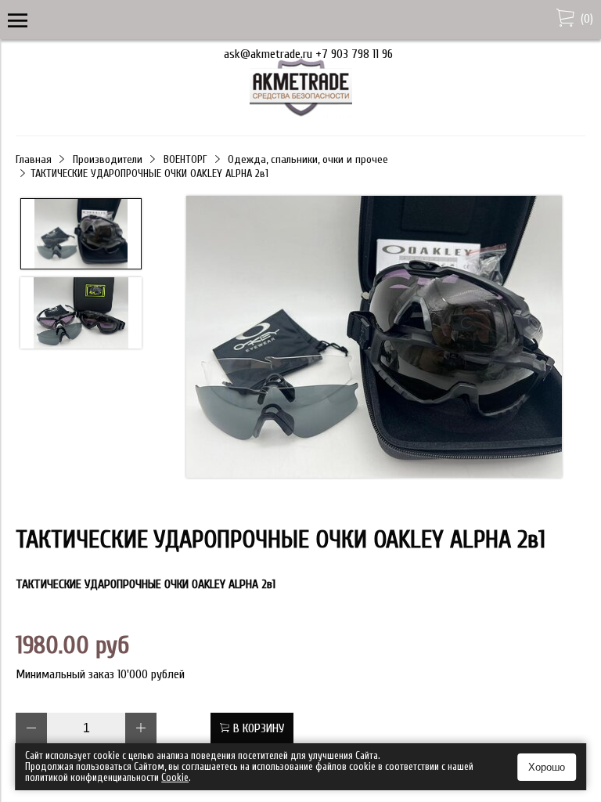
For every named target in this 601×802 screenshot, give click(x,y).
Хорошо (546, 767)
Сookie (175, 777)
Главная (34, 159)
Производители (107, 159)
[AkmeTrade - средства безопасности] (301, 114)
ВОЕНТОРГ (185, 159)
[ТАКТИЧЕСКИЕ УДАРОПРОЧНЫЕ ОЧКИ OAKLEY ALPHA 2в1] (373, 338)
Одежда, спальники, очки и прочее (308, 159)
